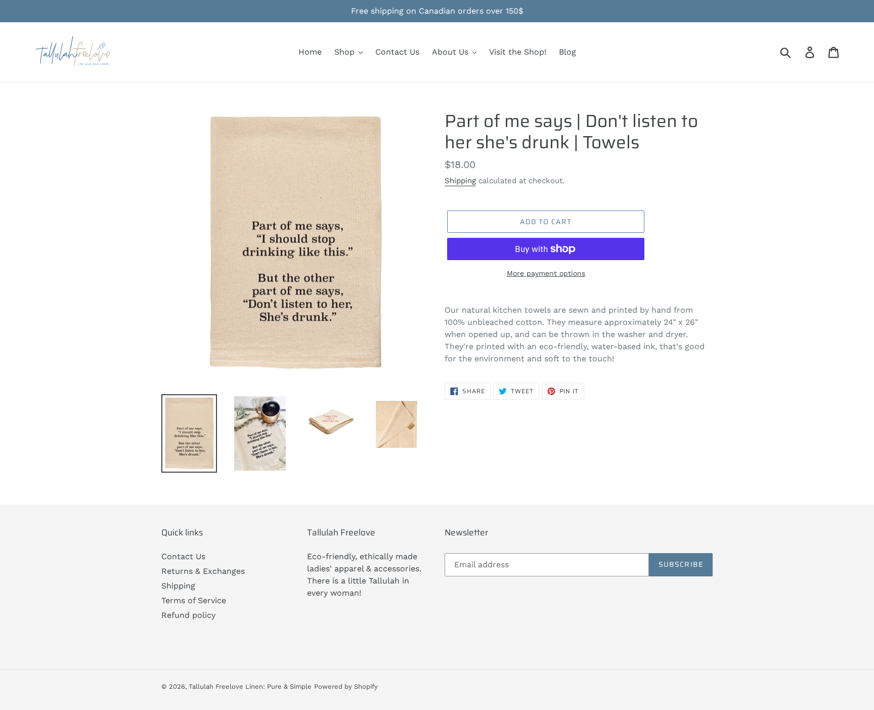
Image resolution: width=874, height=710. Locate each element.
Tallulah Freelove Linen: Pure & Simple (250, 686)
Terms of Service (193, 600)
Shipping (460, 180)
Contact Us (183, 556)
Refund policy (188, 615)
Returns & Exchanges (203, 571)
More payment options (546, 273)
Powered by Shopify (346, 686)
